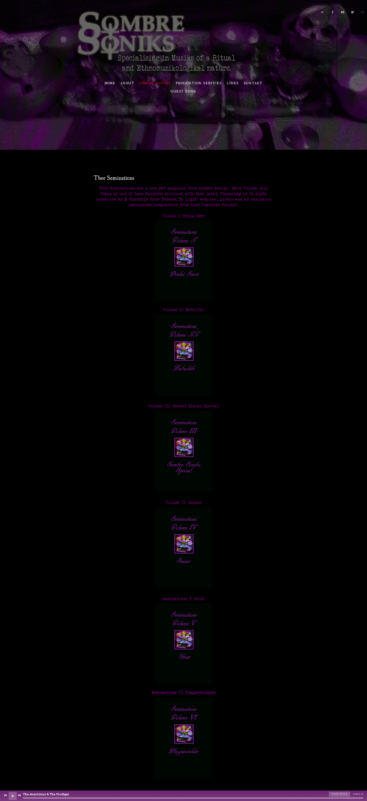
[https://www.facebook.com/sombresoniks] (332, 12)
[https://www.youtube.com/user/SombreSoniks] (342, 12)
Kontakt (253, 83)
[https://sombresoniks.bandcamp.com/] (322, 12)
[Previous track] (5, 795)
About (127, 83)
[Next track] (19, 795)
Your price (339, 794)
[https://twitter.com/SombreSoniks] (352, 12)
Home (110, 83)
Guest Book (183, 91)
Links (233, 83)
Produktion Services (199, 83)
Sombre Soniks (155, 83)
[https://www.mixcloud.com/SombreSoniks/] (362, 12)
